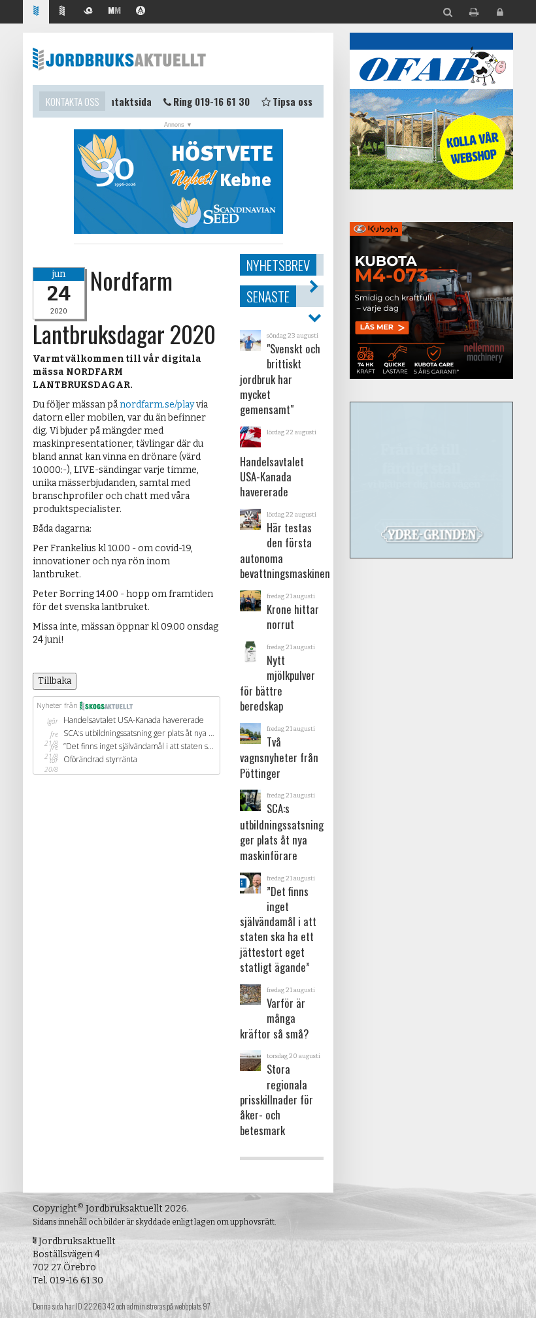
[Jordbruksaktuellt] (36, 12)
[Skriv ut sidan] (474, 12)
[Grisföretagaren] (88, 12)
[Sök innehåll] (448, 12)
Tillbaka (54, 680)
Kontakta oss (72, 101)
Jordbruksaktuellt (119, 58)
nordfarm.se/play (157, 404)
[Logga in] (500, 12)
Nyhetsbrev (278, 265)
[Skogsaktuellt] (62, 12)
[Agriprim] (140, 12)
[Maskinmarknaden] (114, 12)
